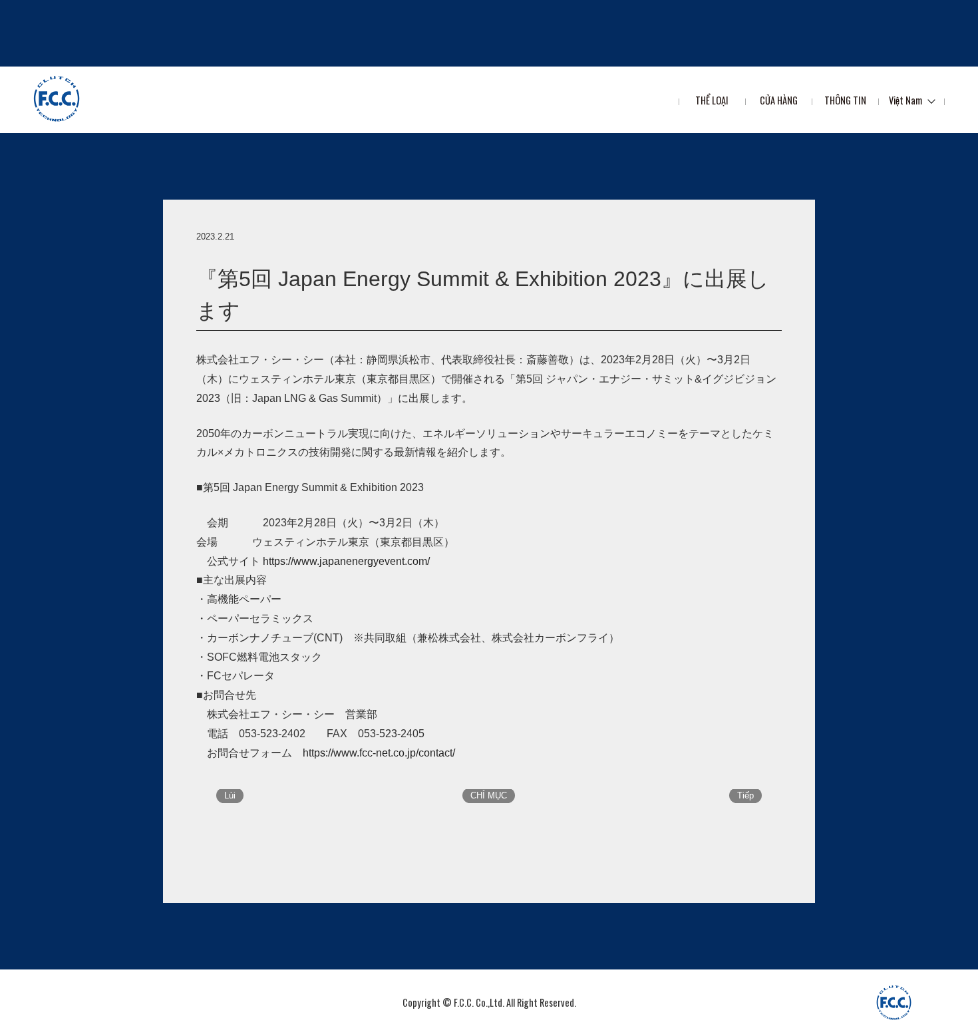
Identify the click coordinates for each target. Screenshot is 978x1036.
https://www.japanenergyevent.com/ (346, 561)
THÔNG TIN (845, 100)
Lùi (230, 795)
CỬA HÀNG (779, 100)
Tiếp (745, 795)
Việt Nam (905, 100)
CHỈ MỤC (488, 795)
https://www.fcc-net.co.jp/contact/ (379, 753)
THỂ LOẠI (712, 100)
